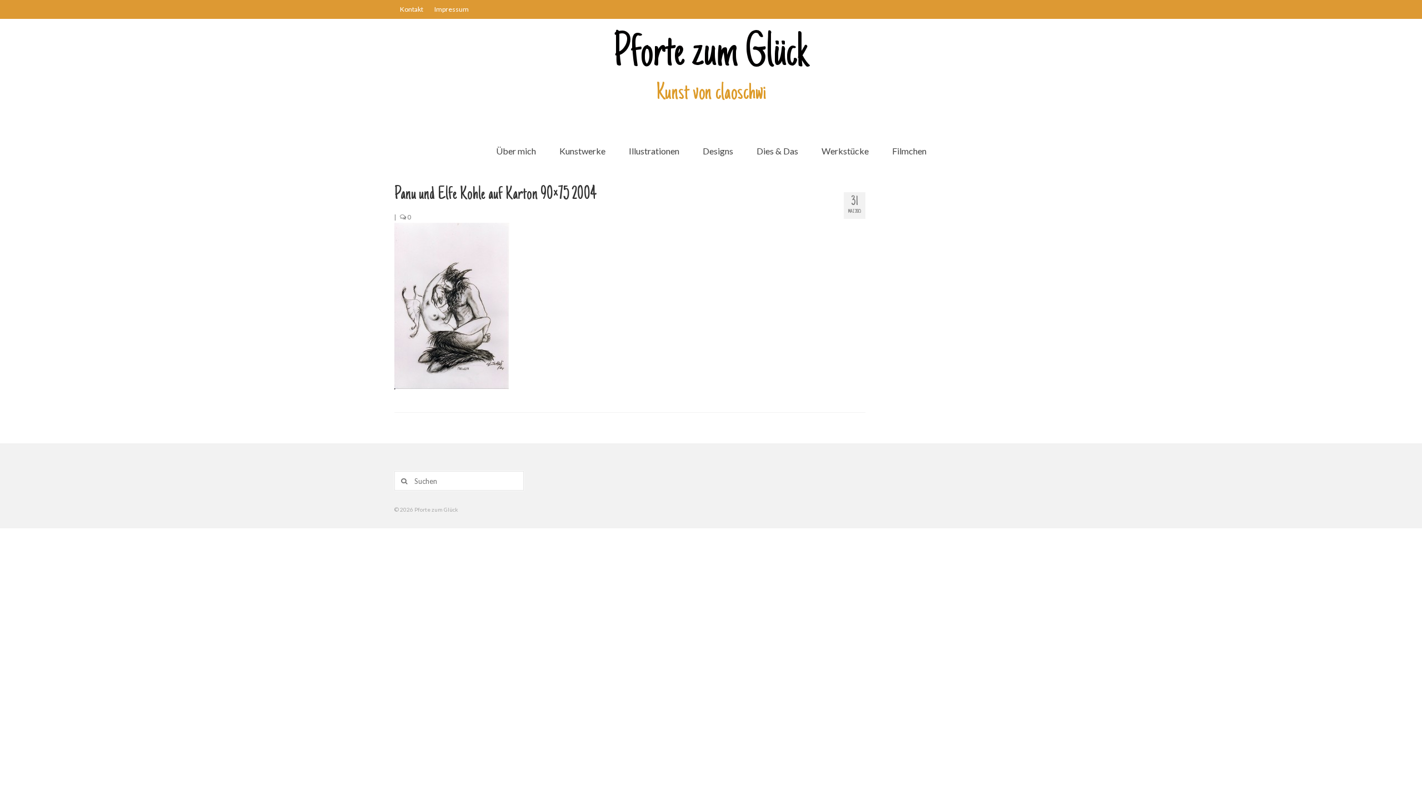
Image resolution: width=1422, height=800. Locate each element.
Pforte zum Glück (711, 55)
